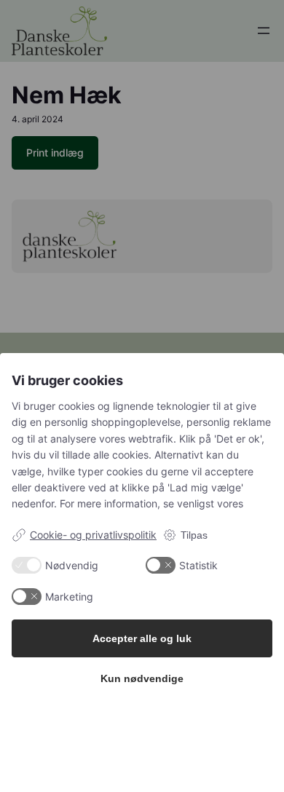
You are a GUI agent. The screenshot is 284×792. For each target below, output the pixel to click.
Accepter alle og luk (142, 638)
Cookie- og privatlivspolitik (93, 534)
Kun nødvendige (142, 678)
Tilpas (194, 535)
